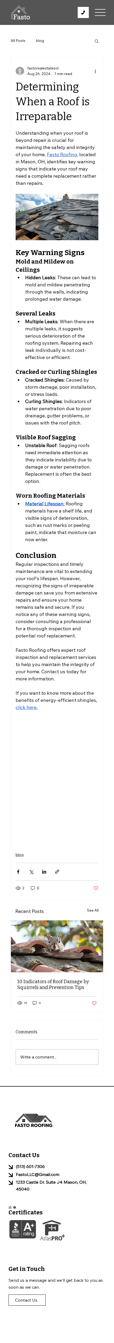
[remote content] (57, 778)
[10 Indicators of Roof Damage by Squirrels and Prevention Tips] (57, 946)
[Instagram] (10, 1207)
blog (40, 40)
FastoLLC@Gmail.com (37, 1174)
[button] (96, 41)
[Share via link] (57, 871)
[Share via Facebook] (18, 871)
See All (93, 910)
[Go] (83, 12)
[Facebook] (14, 1207)
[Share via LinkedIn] (44, 871)
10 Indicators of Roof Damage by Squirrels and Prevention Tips (53, 984)
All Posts (18, 40)
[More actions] (95, 71)
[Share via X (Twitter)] (31, 871)
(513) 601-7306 (30, 1166)
